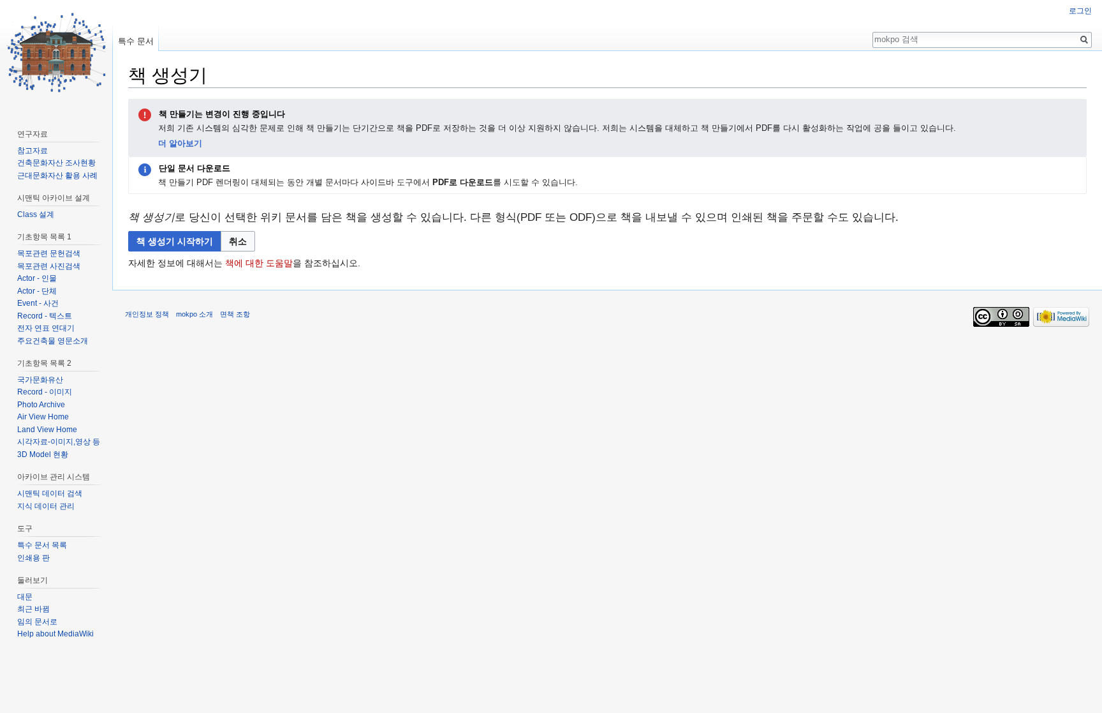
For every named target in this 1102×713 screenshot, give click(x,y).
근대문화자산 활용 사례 (57, 175)
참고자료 (32, 150)
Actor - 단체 (37, 291)
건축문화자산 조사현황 (56, 162)
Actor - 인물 (37, 278)
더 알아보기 (180, 143)
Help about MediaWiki (55, 633)
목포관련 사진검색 (48, 266)
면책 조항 (235, 314)
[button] (238, 241)
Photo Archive (41, 404)
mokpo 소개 (194, 314)
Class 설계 (35, 214)
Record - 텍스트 (44, 315)
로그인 (1080, 10)
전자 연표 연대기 (46, 328)
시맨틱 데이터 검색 (49, 493)
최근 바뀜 (33, 608)
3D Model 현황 (42, 454)
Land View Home (47, 429)
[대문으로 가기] (56, 51)
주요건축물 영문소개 (52, 340)
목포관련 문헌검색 (48, 253)
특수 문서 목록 (42, 545)
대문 (25, 596)
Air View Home (43, 416)
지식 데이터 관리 (46, 506)
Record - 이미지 (44, 391)
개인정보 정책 (147, 314)
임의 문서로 (37, 621)
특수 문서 (136, 41)
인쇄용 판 (33, 557)
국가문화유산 (40, 379)
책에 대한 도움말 (259, 263)
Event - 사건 (38, 303)
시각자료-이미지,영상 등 (58, 441)
